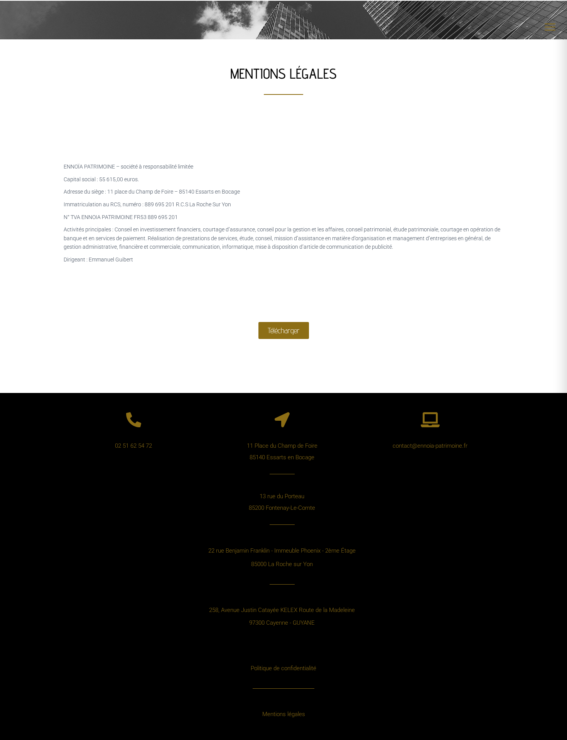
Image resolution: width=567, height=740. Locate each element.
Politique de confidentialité (283, 668)
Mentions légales (283, 714)
